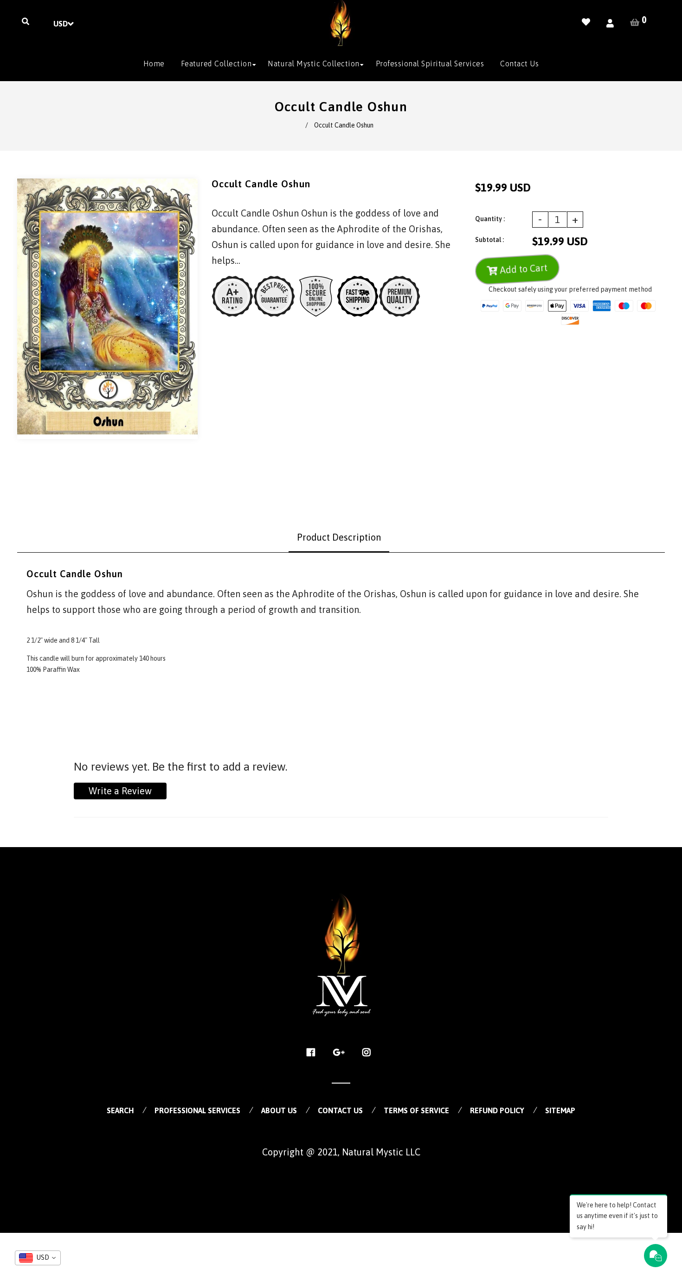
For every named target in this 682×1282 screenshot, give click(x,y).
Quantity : (490, 219)
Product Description (339, 537)
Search (120, 1110)
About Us (279, 1110)
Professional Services (197, 1110)
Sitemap (560, 1110)
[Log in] (610, 23)
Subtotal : (489, 239)
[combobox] (38, 1257)
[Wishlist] (586, 22)
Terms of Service (416, 1110)
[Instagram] (369, 1052)
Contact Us (340, 1110)
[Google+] (341, 1052)
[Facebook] (313, 1052)
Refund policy (497, 1110)
